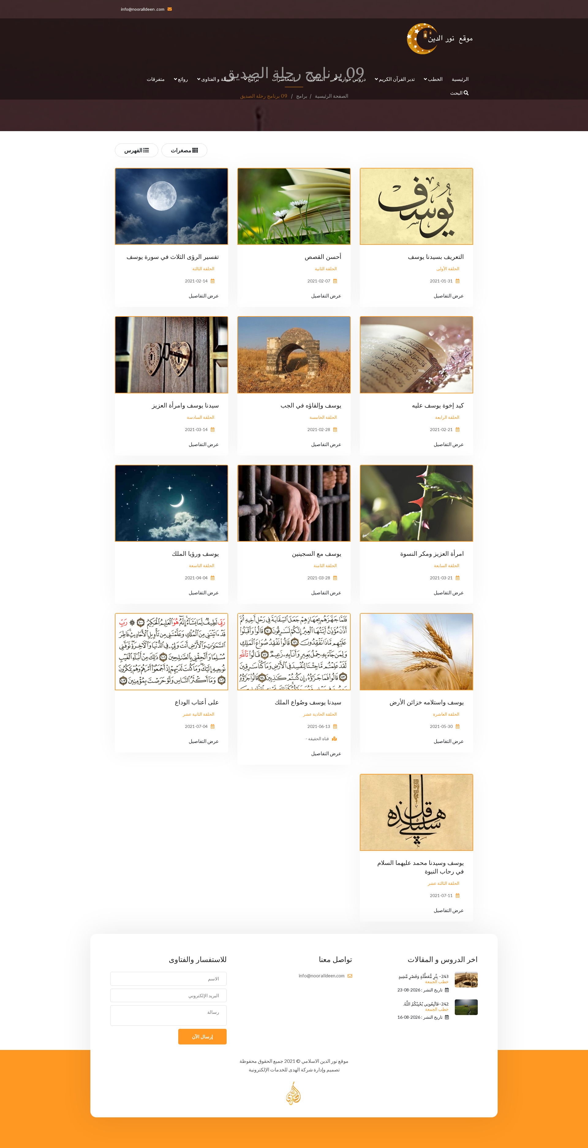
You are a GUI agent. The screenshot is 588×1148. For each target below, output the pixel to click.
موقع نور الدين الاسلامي (325, 1061)
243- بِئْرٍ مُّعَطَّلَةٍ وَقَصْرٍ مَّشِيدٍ (423, 979)
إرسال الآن (202, 1036)
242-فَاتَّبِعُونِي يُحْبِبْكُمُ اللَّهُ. (426, 1006)
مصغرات (181, 150)
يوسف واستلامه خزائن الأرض (427, 702)
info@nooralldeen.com (322, 975)
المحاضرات (283, 79)
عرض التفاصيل (449, 295)
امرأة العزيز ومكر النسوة (432, 553)
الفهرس (133, 150)
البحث (457, 92)
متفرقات (156, 79)
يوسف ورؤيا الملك (195, 553)
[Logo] (440, 38)
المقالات (316, 79)
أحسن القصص (323, 256)
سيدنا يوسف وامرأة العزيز (185, 405)
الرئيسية (460, 79)
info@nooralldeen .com (142, 9)
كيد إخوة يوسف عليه (438, 405)
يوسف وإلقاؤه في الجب (311, 405)
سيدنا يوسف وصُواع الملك (308, 702)
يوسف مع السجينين (316, 553)
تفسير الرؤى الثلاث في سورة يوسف (172, 256)
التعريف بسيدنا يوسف (436, 256)
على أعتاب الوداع (197, 702)
